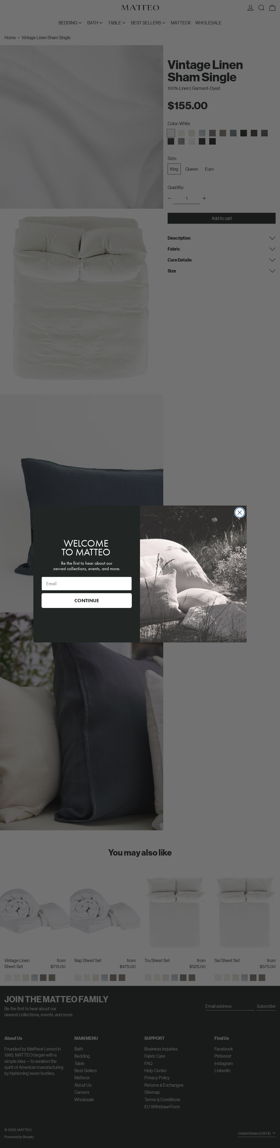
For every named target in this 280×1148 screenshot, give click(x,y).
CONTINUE (86, 601)
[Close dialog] (239, 512)
